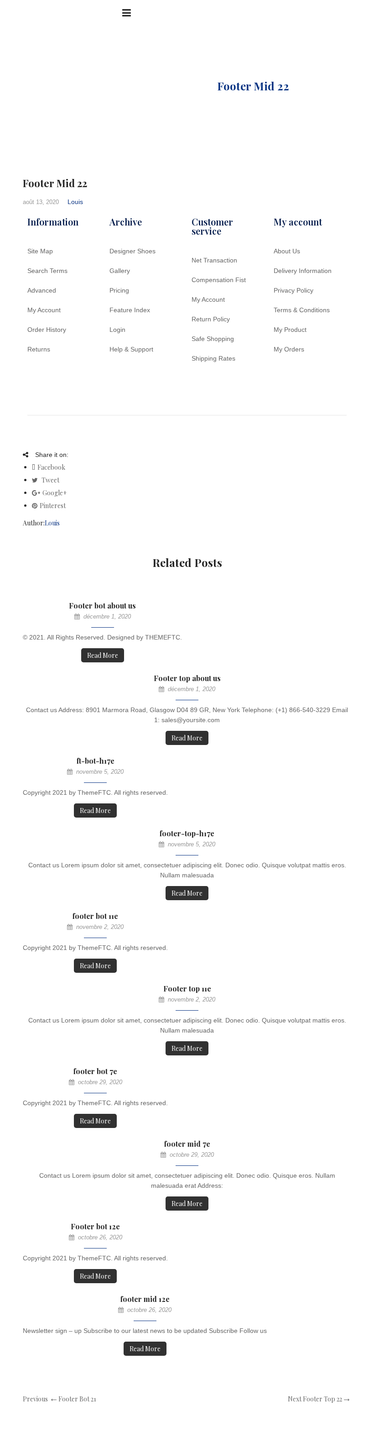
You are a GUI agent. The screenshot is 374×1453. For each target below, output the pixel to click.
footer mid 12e (145, 1299)
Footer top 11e (187, 988)
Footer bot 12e (95, 1226)
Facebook (51, 467)
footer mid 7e (187, 1144)
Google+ (54, 492)
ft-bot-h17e (95, 761)
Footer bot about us (102, 605)
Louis (75, 201)
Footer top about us (187, 678)
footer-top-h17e (187, 833)
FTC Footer (170, 86)
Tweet (49, 480)
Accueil (104, 86)
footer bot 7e (95, 1071)
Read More (102, 655)
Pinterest (53, 505)
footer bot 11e (95, 916)
